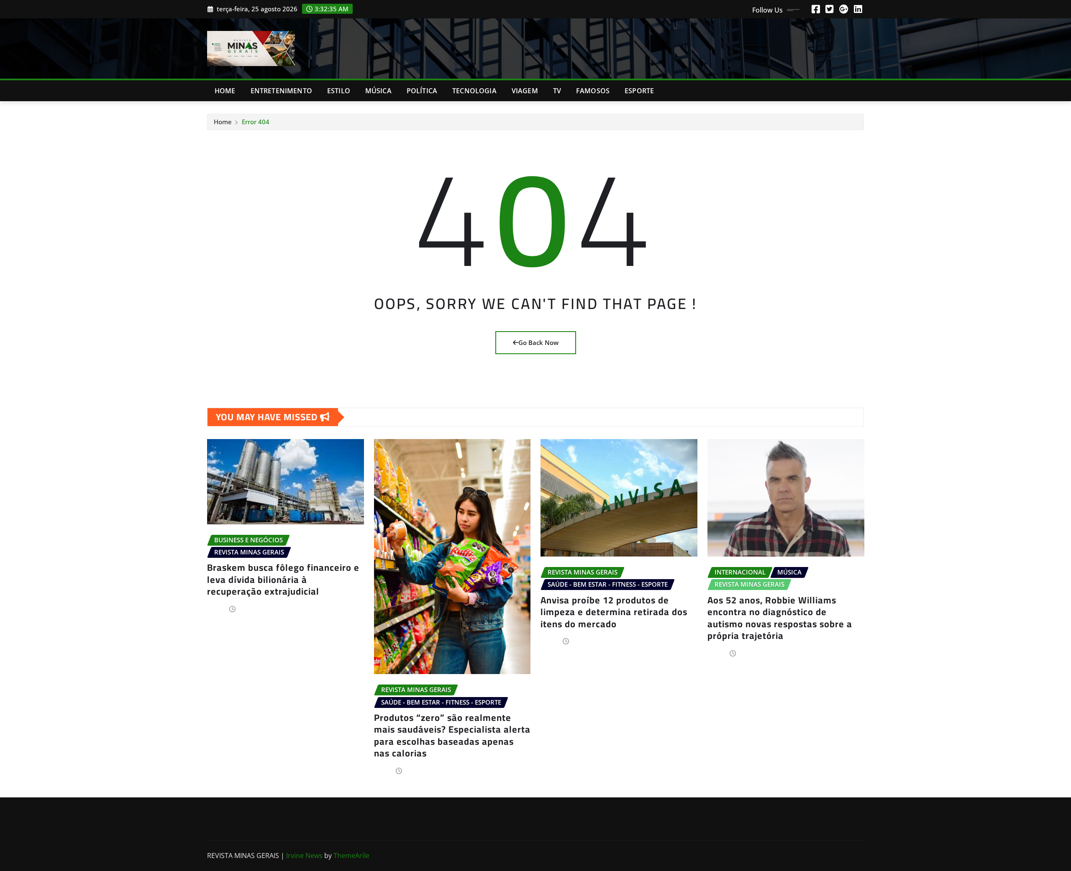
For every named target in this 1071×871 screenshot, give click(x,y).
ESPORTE (639, 90)
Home (225, 90)
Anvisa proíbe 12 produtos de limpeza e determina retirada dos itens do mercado (614, 612)
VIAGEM (525, 90)
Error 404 (255, 121)
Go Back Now (538, 342)
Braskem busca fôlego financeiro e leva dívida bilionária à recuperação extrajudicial (283, 579)
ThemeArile (351, 855)
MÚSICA (378, 90)
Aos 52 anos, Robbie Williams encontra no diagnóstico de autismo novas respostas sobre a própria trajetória (779, 618)
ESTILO (338, 90)
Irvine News (304, 855)
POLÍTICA (422, 90)
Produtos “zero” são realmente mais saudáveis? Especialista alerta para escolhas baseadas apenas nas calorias (452, 735)
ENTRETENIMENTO (281, 90)
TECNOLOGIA (474, 90)
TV (557, 90)
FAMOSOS (593, 90)
